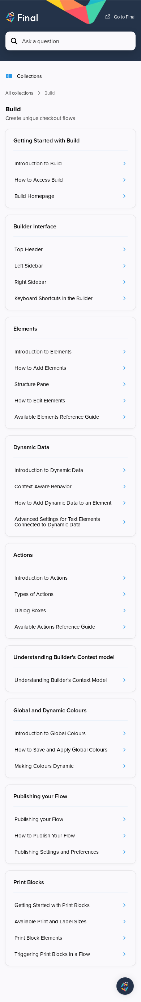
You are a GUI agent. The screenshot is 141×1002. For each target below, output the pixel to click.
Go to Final (125, 17)
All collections (19, 93)
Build (49, 93)
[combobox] (76, 41)
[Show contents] (11, 76)
